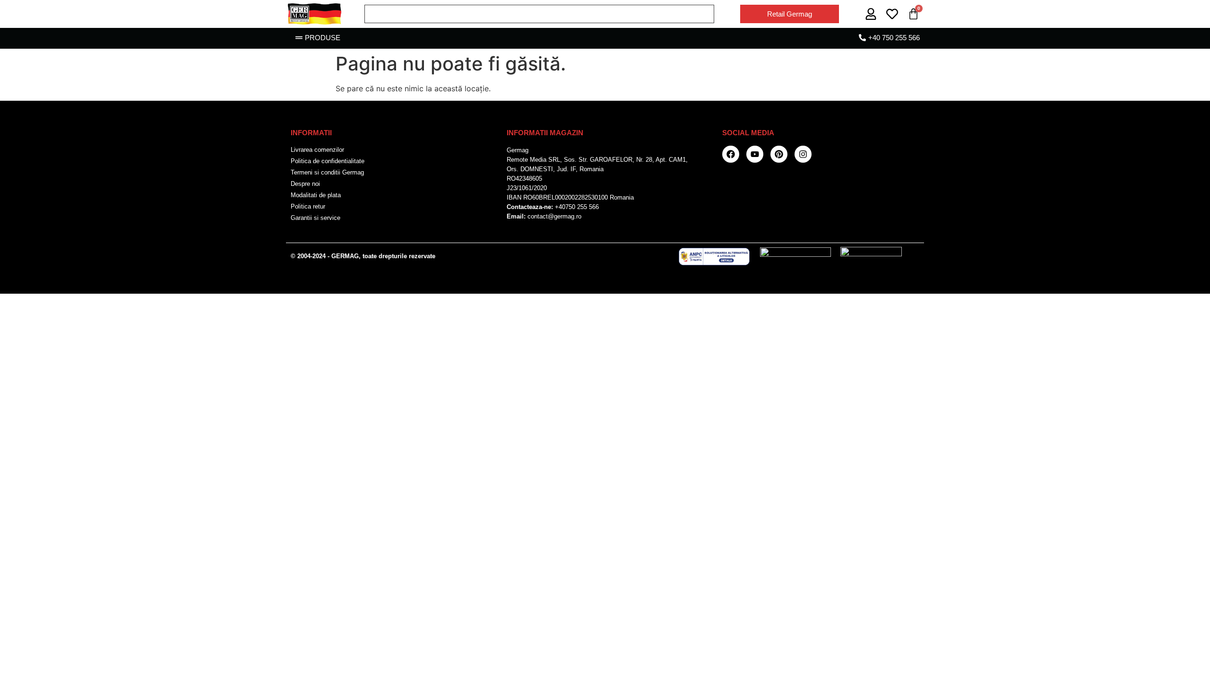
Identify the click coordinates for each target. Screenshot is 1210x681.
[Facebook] (730, 154)
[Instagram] (803, 154)
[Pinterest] (778, 154)
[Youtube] (754, 154)
